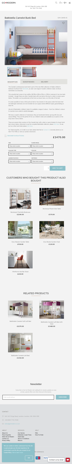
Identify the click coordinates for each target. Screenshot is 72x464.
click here (56, 124)
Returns (20, 440)
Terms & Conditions (23, 438)
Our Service (21, 433)
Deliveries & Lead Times (24, 435)
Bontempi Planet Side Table (52, 209)
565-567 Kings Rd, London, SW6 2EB (36, 6)
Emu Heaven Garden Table (20, 242)
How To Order (39, 435)
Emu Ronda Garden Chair (51, 242)
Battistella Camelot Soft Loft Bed (20, 321)
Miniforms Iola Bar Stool (20, 271)
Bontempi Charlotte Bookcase (20, 212)
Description (13, 82)
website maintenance (38, 452)
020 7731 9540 (37, 8)
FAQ (36, 433)
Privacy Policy (6, 440)
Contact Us (46, 130)
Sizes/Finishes (28, 82)
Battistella (25, 88)
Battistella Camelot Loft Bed (20, 355)
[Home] (8, 4)
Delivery (44, 82)
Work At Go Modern (8, 436)
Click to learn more (17, 452)
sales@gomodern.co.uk (12, 424)
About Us (5, 433)
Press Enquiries (6, 435)
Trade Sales (21, 436)
